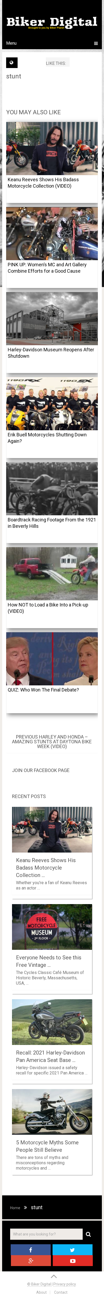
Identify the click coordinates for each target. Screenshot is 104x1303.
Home (15, 1208)
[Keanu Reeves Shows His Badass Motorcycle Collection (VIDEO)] (52, 148)
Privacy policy (64, 1284)
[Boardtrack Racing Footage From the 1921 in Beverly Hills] (52, 488)
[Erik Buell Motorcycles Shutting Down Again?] (52, 403)
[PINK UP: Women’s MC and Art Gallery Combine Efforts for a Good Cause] (52, 233)
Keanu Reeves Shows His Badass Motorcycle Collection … (46, 867)
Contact (60, 1292)
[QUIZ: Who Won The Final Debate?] (52, 658)
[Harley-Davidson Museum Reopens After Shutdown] (52, 318)
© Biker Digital (39, 1284)
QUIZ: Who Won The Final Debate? (43, 690)
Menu (11, 43)
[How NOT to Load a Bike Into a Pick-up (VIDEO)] (52, 573)
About (41, 1292)
